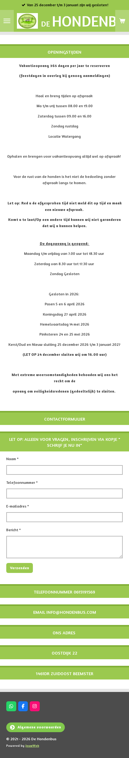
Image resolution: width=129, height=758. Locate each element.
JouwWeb (32, 745)
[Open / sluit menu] (7, 21)
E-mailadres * (17, 506)
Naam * (12, 458)
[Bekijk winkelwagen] (122, 21)
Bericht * (13, 529)
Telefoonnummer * (22, 482)
